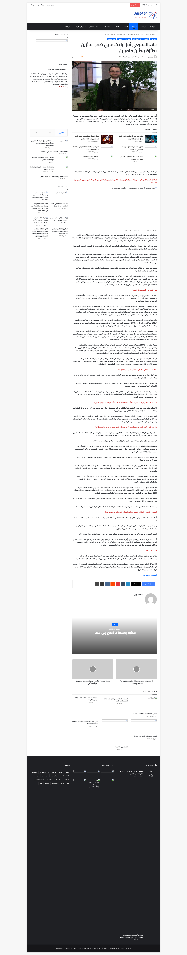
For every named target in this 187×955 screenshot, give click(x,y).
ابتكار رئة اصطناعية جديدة (91, 156)
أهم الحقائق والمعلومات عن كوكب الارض (54, 176)
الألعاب (61, 772)
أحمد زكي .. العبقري (121, 747)
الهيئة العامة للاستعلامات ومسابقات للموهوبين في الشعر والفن (87, 137)
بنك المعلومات (137, 39)
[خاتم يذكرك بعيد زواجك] (93, 783)
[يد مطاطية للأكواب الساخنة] (79, 774)
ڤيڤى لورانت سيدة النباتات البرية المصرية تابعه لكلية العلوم (85, 722)
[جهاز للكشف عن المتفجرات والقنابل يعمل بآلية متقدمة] (151, 159)
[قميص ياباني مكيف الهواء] (107, 784)
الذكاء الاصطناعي (44, 772)
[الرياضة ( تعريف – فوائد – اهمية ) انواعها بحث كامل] (62, 160)
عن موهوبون (51, 5)
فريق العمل (41, 5)
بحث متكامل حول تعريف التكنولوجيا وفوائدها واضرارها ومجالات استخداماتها (42, 143)
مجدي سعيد (50, 779)
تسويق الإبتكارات (81, 26)
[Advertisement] (49, 108)
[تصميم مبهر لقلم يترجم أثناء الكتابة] (144, 726)
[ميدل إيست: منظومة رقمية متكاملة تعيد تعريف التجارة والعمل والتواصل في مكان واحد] (39, 196)
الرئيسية (152, 26)
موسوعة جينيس (39, 779)
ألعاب (67, 772)
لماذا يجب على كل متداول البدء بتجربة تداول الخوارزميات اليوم (131, 137)
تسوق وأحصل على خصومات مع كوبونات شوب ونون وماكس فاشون (131, 936)
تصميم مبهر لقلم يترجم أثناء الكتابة (145, 736)
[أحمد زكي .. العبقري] (115, 732)
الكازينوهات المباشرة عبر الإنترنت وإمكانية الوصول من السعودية (60, 231)
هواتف (62, 783)
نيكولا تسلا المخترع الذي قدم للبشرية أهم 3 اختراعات (42, 168)
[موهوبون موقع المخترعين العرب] (145, 15)
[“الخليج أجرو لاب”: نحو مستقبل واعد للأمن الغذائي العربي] (151, 851)
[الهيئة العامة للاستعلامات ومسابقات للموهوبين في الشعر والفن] (107, 139)
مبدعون (134, 26)
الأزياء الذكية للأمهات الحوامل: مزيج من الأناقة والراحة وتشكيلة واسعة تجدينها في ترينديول (40, 232)
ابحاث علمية (106, 26)
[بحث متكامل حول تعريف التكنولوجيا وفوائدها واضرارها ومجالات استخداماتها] (62, 144)
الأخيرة (49, 133)
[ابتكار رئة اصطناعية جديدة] (107, 159)
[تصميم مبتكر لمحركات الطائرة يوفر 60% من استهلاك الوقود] (107, 149)
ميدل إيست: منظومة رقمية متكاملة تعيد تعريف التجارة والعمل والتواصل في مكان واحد (39, 207)
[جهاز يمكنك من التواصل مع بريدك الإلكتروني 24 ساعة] (151, 149)
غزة (37, 776)
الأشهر (61, 133)
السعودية (34, 772)
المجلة (117, 26)
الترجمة (54, 772)
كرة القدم (58, 779)
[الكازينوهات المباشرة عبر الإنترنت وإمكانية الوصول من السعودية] (59, 222)
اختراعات (144, 26)
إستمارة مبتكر (93, 26)
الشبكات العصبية (64, 776)
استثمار (125, 26)
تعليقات (36, 133)
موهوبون (150, 57)
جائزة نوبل (54, 776)
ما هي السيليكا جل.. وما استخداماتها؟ (144, 713)
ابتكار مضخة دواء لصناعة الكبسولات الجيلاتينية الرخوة (86, 698)
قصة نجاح (127, 39)
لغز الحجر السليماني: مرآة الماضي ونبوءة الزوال (60, 204)
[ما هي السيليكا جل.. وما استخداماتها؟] (144, 704)
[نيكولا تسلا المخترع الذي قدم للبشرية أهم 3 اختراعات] (62, 170)
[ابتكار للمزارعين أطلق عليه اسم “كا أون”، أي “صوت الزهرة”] (79, 786)
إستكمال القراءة (63, 87)
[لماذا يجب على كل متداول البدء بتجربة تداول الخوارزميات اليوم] (151, 139)
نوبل (68, 783)
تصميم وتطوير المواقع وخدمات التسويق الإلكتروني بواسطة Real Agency (78, 948)
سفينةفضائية (45, 776)
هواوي (47, 783)
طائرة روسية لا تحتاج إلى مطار (115, 633)
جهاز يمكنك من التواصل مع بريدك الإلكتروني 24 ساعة (132, 148)
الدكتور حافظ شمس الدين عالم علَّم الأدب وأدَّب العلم (116, 700)
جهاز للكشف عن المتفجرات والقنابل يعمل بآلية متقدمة (131, 158)
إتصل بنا (33, 5)
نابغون (120, 39)
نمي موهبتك (111, 39)
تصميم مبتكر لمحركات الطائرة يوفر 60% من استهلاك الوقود (86, 148)
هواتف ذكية (54, 783)
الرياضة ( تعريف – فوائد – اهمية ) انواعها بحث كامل (43, 158)
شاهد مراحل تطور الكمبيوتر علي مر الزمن (54, 151)
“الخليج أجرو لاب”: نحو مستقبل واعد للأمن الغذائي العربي (131, 772)
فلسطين (66, 779)
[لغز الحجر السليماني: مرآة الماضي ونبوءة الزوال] (59, 196)
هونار (41, 783)
